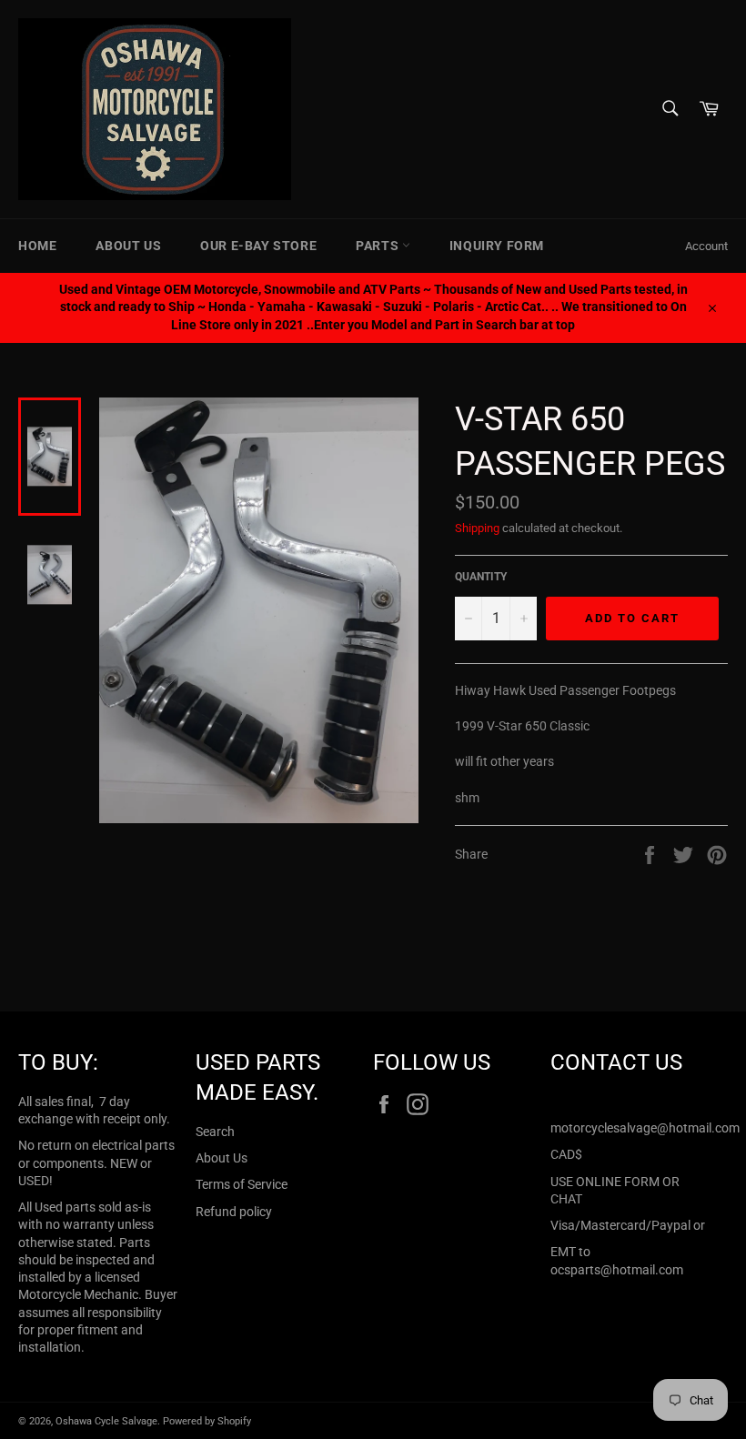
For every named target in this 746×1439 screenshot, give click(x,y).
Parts (379, 245)
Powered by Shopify (207, 1421)
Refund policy (234, 1211)
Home (37, 245)
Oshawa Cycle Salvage (106, 1421)
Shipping (477, 528)
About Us (128, 245)
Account (706, 246)
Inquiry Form (496, 245)
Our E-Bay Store (258, 245)
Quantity (481, 576)
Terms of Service (241, 1184)
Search (215, 1131)
